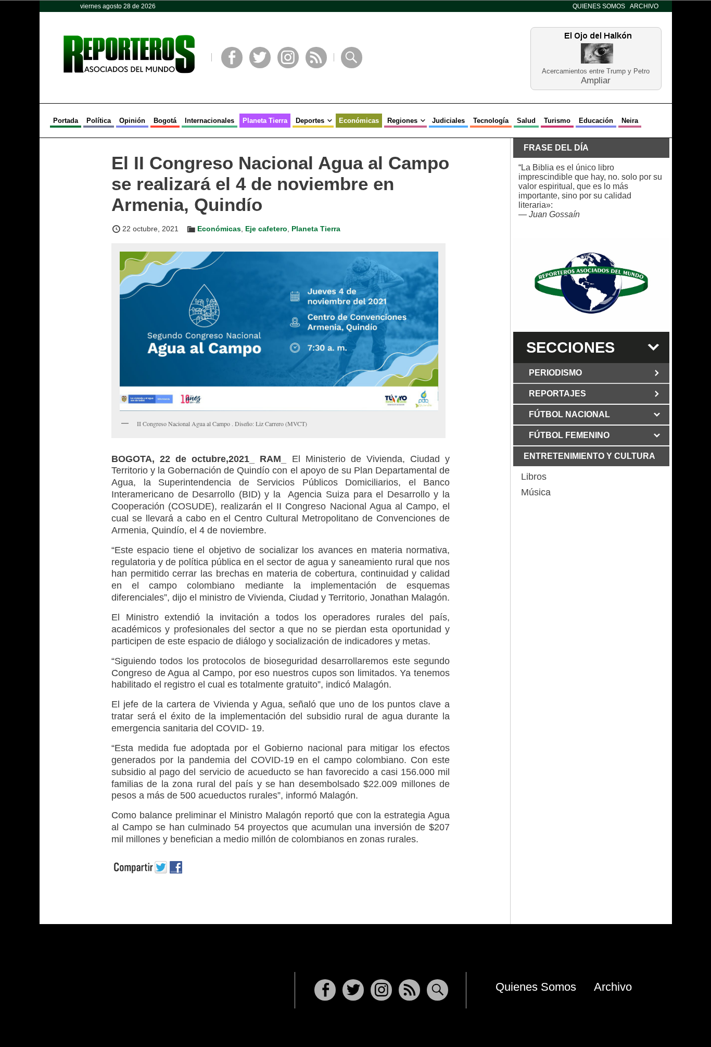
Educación (596, 120)
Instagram (288, 57)
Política (98, 120)
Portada (65, 120)
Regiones (402, 120)
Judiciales (448, 120)
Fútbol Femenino (569, 435)
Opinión (132, 120)
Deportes (310, 120)
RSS (316, 57)
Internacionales (209, 120)
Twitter (260, 57)
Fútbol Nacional (569, 414)
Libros (534, 476)
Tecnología (491, 120)
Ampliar (596, 80)
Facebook (232, 57)
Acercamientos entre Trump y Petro (596, 71)
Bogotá (165, 120)
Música (536, 492)
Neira (629, 120)
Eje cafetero (266, 229)
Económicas (359, 120)
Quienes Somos (599, 6)
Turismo (557, 120)
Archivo (644, 6)
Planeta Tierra (265, 120)
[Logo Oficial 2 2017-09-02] (591, 283)
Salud (526, 120)
